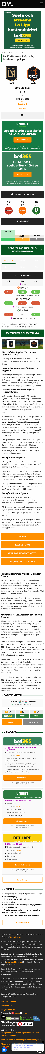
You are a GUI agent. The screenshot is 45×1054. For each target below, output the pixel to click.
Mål (36, 260)
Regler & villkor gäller (35, 744)
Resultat (8, 267)
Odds (10, 722)
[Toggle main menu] (41, 3)
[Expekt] (22, 211)
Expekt (24, 287)
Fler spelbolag (22, 880)
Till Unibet (21, 140)
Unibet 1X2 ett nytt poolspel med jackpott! (21, 915)
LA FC (11, 83)
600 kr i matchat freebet (24, 307)
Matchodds (8, 260)
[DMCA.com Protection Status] (13, 1018)
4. (22, 205)
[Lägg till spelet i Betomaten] (9, 202)
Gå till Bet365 (21, 778)
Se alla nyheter (21, 922)
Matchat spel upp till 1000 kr (24, 318)
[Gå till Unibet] (22, 794)
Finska (25, 1013)
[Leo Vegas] (9, 211)
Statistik (31, 722)
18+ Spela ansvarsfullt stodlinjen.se (22, 782)
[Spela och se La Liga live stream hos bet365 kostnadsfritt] (22, 48)
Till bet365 (21, 174)
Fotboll (5, 52)
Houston (33, 83)
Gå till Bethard (21, 865)
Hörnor (22, 267)
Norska (17, 1013)
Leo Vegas (24, 299)
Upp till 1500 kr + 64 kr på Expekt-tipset (24, 295)
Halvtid (22, 260)
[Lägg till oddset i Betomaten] (6, 712)
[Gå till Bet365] (22, 741)
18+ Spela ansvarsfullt (21, 744)
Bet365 (17, 755)
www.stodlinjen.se (14, 962)
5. (36, 205)
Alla (36, 267)
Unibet (24, 310)
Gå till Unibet (21, 821)
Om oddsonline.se (8, 1001)
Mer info (22, 108)
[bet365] (8, 716)
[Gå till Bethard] (22, 838)
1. (9, 205)
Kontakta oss (15, 937)
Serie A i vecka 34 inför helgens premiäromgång (20, 1039)
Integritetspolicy (8, 1010)
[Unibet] (36, 211)
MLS (22, 102)
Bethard (18, 850)
